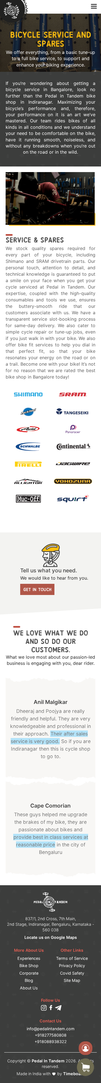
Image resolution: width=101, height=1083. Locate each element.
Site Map (72, 980)
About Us (29, 988)
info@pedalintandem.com (51, 1028)
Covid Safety (72, 973)
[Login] (86, 1048)
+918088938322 (51, 1041)
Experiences (28, 958)
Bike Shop (28, 965)
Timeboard (74, 1073)
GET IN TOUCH (37, 589)
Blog (29, 980)
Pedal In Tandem (48, 1060)
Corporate (28, 973)
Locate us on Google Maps (50, 937)
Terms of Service (72, 958)
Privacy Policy (72, 965)
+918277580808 (50, 1035)
